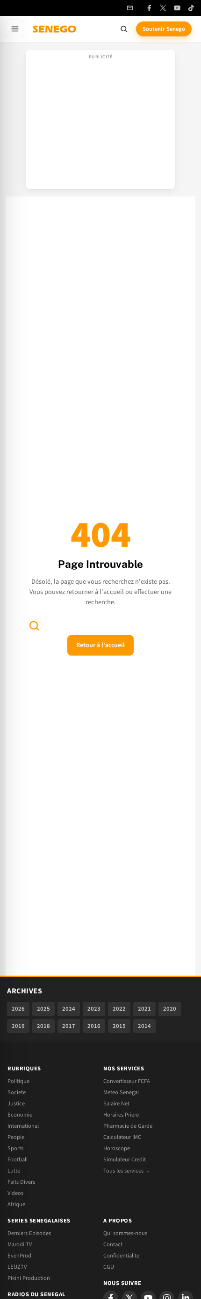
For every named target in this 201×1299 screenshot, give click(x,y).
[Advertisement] (100, 122)
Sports (15, 1148)
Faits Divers (21, 1182)
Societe (16, 1092)
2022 (119, 1009)
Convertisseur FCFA (126, 1081)
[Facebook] (149, 8)
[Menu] (15, 29)
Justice (16, 1103)
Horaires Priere (121, 1114)
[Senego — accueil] (55, 29)
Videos (15, 1193)
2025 (43, 1009)
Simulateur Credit (124, 1159)
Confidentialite (121, 1255)
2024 (68, 1009)
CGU (108, 1267)
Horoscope (116, 1148)
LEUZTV (17, 1267)
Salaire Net (116, 1103)
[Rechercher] (124, 29)
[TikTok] (191, 8)
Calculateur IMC (122, 1137)
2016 (93, 1026)
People (15, 1137)
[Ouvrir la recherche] (34, 625)
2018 (43, 1026)
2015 (119, 1026)
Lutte (13, 1170)
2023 (93, 1009)
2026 (18, 1009)
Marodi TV (19, 1244)
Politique (18, 1081)
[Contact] (130, 8)
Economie (19, 1114)
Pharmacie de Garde (127, 1126)
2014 (144, 1026)
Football (17, 1159)
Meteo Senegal (121, 1092)
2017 (68, 1026)
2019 (18, 1026)
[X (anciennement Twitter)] (163, 8)
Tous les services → (127, 1170)
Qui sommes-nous (125, 1233)
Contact (112, 1244)
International (23, 1126)
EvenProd (19, 1255)
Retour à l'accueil (100, 645)
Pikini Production (28, 1278)
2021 (144, 1009)
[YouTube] (177, 8)
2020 (169, 1009)
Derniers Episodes (29, 1233)
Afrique (16, 1204)
